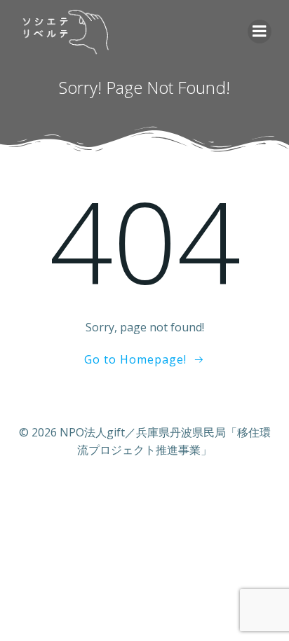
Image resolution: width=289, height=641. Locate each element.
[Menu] (259, 31)
